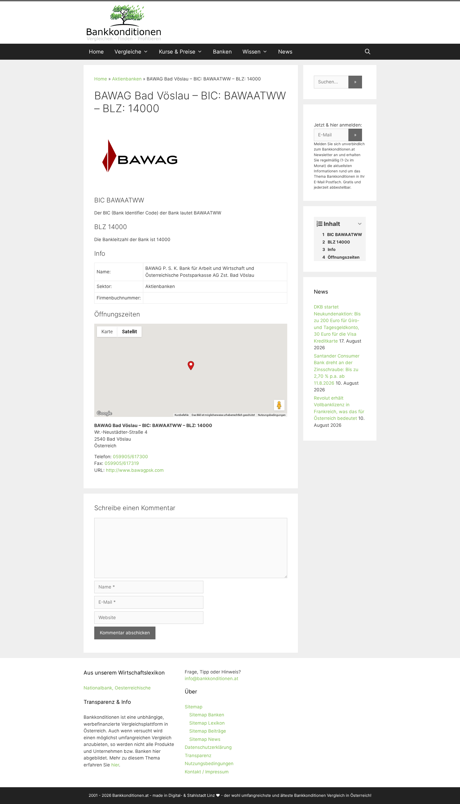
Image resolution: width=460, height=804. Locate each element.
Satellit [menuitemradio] (129, 331)
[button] (191, 365)
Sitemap (193, 706)
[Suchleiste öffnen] (367, 52)
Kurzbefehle (181, 414)
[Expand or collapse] (359, 224)
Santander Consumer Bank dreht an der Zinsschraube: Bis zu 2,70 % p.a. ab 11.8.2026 (336, 369)
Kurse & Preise (177, 51)
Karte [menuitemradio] (107, 331)
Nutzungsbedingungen (272, 414)
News (285, 51)
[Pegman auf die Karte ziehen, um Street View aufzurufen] (279, 405)
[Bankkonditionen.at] (123, 22)
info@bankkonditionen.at (211, 678)
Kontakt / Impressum (207, 771)
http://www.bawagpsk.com (135, 470)
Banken (222, 51)
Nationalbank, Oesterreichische (117, 688)
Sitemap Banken (206, 714)
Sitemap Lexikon (207, 723)
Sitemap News (204, 739)
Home (96, 51)
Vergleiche (127, 51)
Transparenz (198, 755)
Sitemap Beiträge (207, 731)
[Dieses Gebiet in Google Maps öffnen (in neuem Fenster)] (104, 413)
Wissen (252, 51)
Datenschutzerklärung (208, 747)
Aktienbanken (127, 79)
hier (115, 765)
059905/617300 (130, 456)
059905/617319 (122, 463)
